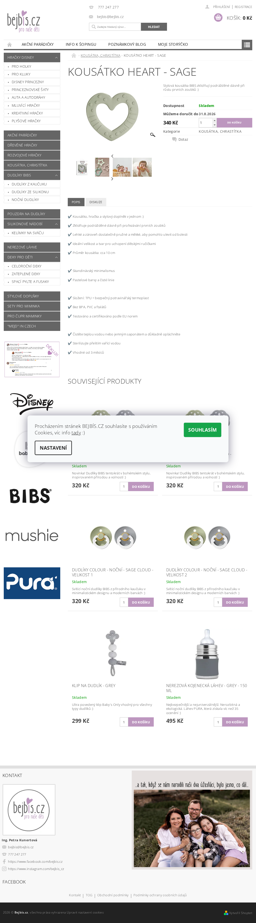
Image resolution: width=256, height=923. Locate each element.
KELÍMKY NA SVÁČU (28, 232)
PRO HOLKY (21, 66)
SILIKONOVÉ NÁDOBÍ (25, 223)
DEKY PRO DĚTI (20, 257)
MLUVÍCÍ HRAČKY (26, 105)
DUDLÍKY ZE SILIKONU (30, 191)
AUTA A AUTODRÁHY (28, 97)
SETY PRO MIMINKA (24, 306)
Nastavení (53, 447)
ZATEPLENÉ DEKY (26, 273)
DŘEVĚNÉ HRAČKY (22, 145)
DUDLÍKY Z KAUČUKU (29, 184)
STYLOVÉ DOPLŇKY (23, 296)
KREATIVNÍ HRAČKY (27, 113)
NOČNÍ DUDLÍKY (25, 199)
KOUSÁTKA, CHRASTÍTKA (27, 165)
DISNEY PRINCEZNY (28, 81)
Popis (76, 202)
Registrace (243, 7)
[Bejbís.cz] (45, 24)
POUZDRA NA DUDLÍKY (26, 213)
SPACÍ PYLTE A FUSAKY (30, 281)
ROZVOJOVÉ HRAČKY (24, 155)
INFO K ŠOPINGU (81, 44)
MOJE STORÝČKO (173, 44)
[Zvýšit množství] (214, 120)
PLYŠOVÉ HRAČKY (26, 120)
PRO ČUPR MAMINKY (25, 316)
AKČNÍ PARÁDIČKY (38, 44)
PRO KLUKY (21, 74)
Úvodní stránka (10, 44)
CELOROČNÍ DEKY (26, 266)
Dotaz (183, 139)
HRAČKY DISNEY (21, 57)
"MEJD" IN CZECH (22, 326)
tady (76, 432)
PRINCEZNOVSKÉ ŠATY (30, 89)
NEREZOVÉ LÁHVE (22, 247)
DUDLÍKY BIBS (19, 175)
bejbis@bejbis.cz (21, 847)
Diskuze (96, 202)
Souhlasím (202, 429)
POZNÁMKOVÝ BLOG (127, 44)
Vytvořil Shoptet (240, 913)
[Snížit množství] (214, 124)
